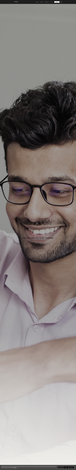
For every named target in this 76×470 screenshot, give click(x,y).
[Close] (75, 467)
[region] (38, 467)
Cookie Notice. (15, 467)
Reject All (66, 467)
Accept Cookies (71, 467)
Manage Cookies (60, 467)
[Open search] (61, 2)
